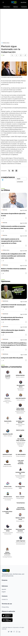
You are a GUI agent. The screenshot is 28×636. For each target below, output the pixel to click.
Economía (24, 6)
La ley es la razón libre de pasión (12, 357)
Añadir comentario (20, 179)
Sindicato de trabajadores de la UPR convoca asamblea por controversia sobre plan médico (13, 256)
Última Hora (6, 6)
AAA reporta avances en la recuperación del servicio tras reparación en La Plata (11, 241)
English (4, 591)
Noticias (15, 6)
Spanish (4, 589)
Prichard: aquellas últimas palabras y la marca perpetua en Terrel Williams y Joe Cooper (14, 345)
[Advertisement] (14, 24)
